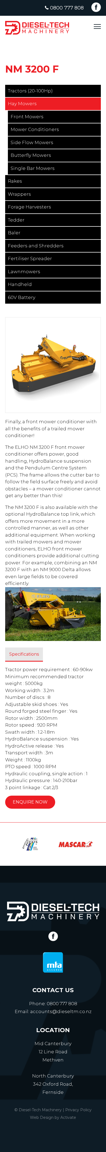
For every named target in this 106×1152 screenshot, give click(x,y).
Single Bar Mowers (33, 168)
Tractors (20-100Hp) (30, 91)
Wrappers (19, 194)
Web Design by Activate (53, 1117)
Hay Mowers (22, 103)
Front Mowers (27, 116)
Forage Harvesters (29, 207)
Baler (14, 232)
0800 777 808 (67, 8)
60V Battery (21, 297)
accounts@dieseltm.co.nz (61, 1011)
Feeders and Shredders (36, 245)
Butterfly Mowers (31, 155)
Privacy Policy (78, 1109)
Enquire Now (30, 802)
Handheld (20, 284)
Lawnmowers (24, 271)
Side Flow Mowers (32, 142)
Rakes (15, 181)
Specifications (24, 654)
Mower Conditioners (35, 129)
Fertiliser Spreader (30, 258)
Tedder (16, 220)
